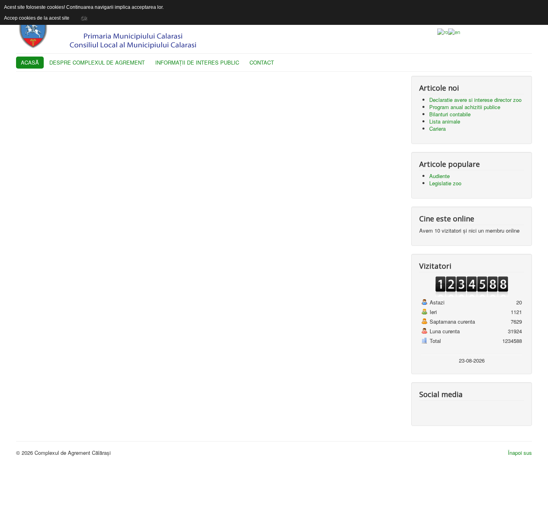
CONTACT (262, 62)
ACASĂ (30, 62)
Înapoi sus (520, 452)
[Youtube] (441, 409)
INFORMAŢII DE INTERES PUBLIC (197, 62)
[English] (454, 31)
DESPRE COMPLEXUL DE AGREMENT (97, 62)
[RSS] (456, 409)
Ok (84, 18)
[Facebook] (426, 409)
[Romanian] (442, 31)
